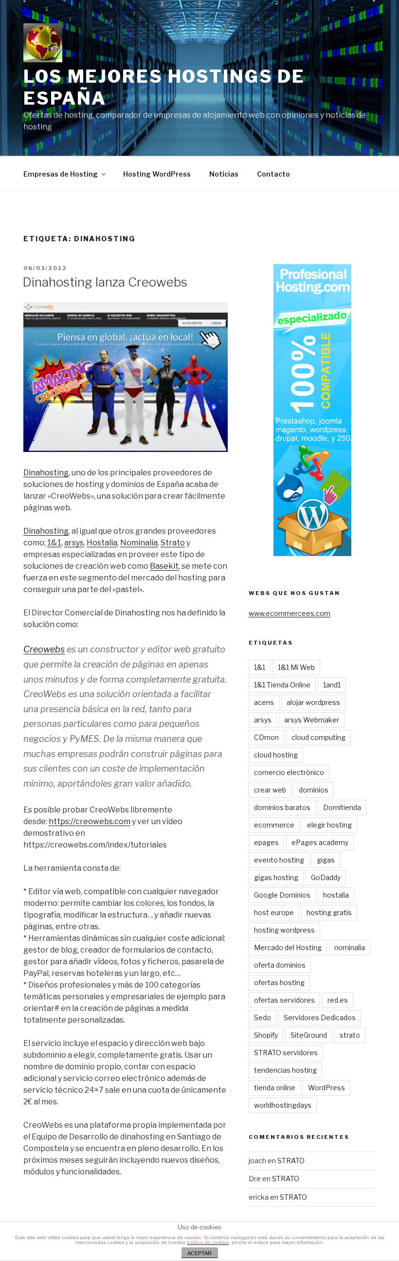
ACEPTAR (199, 1253)
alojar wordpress (313, 702)
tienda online (274, 1087)
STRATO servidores (286, 1052)
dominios (313, 790)
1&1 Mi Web (296, 667)
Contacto (273, 174)
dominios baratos (282, 807)
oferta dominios (280, 965)
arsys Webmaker (311, 720)
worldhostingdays (282, 1105)
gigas (326, 860)
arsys (74, 542)
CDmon (266, 737)
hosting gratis (329, 912)
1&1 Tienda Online (282, 685)
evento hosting (279, 860)
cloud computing (318, 737)
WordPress (326, 1087)
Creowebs (44, 649)
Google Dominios (282, 895)
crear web (270, 790)
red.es (337, 1000)
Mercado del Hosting (288, 947)
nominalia (349, 947)
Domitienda (342, 807)
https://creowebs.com (89, 821)
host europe (274, 912)
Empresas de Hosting (60, 174)
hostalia (336, 895)
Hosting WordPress (157, 174)
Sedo (262, 1017)
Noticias (223, 174)
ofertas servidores (284, 1000)
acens (264, 702)
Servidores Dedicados (320, 1017)
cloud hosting (276, 755)
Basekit (164, 566)
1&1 (54, 542)
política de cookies (208, 1242)
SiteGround (308, 1035)
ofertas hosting (279, 982)
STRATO (291, 1160)
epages (266, 842)
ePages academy (319, 842)
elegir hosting (329, 825)
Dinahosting (46, 472)
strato (350, 1035)
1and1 (332, 685)
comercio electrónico (289, 772)
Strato (173, 542)
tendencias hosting (285, 1070)
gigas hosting (276, 877)
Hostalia (102, 542)
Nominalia (139, 542)
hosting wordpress (284, 930)
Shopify (266, 1035)
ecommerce (274, 825)
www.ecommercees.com (289, 613)
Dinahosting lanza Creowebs (104, 281)
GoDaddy (326, 877)
